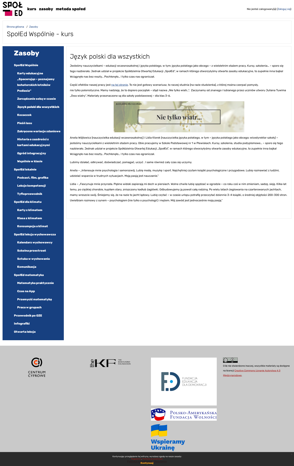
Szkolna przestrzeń (31, 250)
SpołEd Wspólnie (26, 65)
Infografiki (22, 323)
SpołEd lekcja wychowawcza (35, 234)
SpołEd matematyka (29, 275)
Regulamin (136, 459)
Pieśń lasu (24, 123)
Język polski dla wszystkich (38, 107)
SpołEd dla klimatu (28, 202)
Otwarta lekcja (25, 331)
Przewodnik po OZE (28, 315)
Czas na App (26, 291)
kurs (31, 9)
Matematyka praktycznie (35, 283)
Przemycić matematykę (34, 299)
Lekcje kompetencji (31, 185)
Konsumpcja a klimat (32, 226)
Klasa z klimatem (29, 218)
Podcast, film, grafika (32, 177)
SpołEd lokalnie (25, 169)
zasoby (46, 9)
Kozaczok (24, 115)
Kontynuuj (147, 463)
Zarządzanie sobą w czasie (36, 98)
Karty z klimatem (29, 210)
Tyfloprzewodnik (29, 194)
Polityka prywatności (152, 459)
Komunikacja (26, 266)
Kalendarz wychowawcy (34, 242)
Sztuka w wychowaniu (33, 258)
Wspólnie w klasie (29, 161)
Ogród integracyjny (31, 153)
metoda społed (71, 9)
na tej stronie (119, 84)
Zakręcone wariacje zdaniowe (38, 131)
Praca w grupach (29, 307)
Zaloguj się (284, 9)
